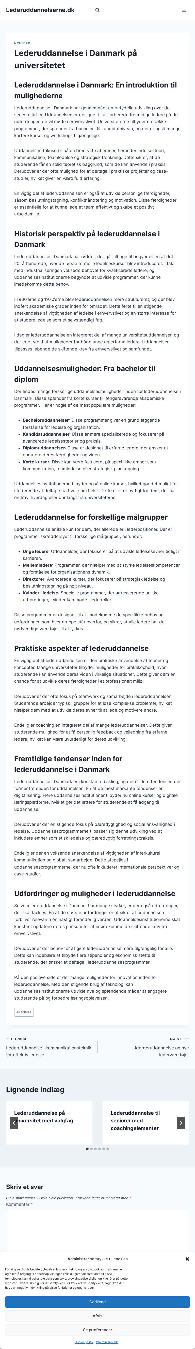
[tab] (87, 1149)
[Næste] (181, 1123)
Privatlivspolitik (107, 1342)
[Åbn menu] (184, 10)
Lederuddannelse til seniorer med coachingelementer (135, 1120)
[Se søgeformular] (97, 10)
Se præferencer (97, 1329)
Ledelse (24, 1012)
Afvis (97, 1315)
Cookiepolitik (84, 1342)
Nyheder (22, 43)
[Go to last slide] (14, 1123)
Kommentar (19, 1204)
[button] (187, 1259)
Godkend (97, 1301)
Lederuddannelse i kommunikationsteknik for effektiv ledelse (48, 1047)
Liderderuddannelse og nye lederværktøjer (161, 1047)
